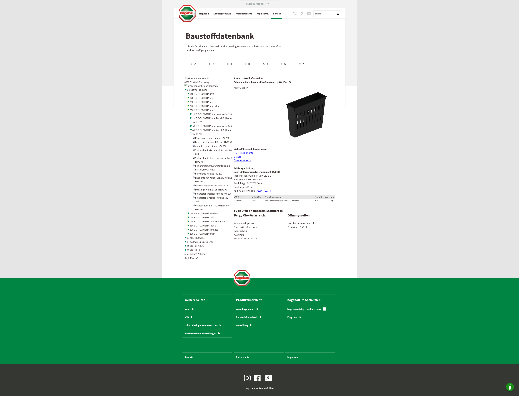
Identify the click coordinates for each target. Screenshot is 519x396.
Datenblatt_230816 (243, 153)
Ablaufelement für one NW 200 (210, 146)
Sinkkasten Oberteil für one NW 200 (213, 193)
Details (237, 156)
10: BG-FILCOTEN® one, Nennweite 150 (212, 114)
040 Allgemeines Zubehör (200, 241)
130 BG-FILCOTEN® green (202, 233)
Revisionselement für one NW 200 (212, 137)
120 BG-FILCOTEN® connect (204, 229)
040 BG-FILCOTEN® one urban (205, 106)
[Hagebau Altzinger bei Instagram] (248, 380)
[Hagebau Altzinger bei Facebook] (258, 380)
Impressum (293, 357)
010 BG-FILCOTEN (196, 237)
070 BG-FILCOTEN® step (202, 217)
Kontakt (188, 357)
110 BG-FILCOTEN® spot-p (203, 225)
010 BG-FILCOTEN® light (202, 93)
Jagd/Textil (263, 13)
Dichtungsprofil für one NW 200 (211, 189)
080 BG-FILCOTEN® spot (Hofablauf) (208, 221)
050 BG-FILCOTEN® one (201, 110)
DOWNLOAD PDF (264, 190)
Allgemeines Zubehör (195, 253)
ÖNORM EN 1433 (242, 160)
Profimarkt (243, 13)
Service (277, 13)
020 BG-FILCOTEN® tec (201, 97)
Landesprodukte (222, 13)
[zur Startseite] (242, 278)
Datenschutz (242, 357)
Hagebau (204, 13)
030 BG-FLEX (193, 250)
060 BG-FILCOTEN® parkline (204, 213)
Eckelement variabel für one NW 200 (213, 142)
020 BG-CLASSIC (195, 245)
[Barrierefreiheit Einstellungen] (510, 387)
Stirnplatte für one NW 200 (208, 173)
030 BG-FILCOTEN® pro (201, 101)
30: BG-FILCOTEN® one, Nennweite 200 (212, 126)
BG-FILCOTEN (191, 257)
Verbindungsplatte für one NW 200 (212, 185)
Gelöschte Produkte (197, 89)
